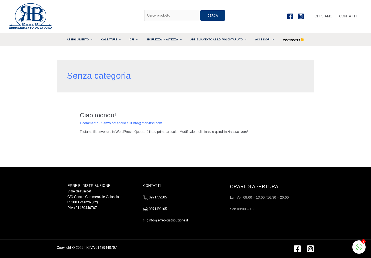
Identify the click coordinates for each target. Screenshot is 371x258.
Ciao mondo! (98, 115)
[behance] (301, 16)
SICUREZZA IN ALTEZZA (162, 39)
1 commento (89, 123)
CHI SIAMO (323, 16)
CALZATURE (109, 39)
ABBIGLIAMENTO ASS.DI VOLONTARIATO (216, 39)
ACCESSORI (262, 39)
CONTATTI (348, 16)
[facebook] (290, 16)
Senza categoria (113, 123)
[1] (359, 249)
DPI (131, 39)
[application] (91, 39)
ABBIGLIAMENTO (78, 39)
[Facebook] (297, 249)
